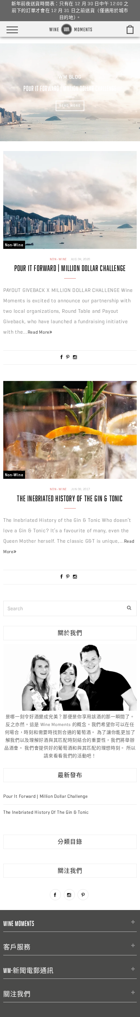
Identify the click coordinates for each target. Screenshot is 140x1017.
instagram (69, 894)
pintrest (83, 894)
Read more (70, 106)
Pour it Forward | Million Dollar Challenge (70, 268)
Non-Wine (14, 244)
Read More (38, 332)
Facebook (55, 894)
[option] (70, 92)
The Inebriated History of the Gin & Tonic (70, 498)
